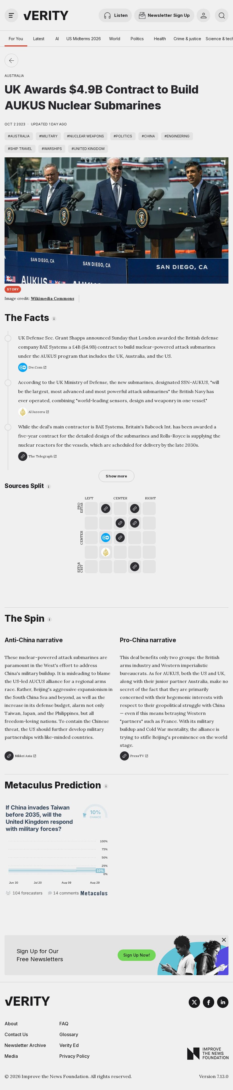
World (114, 38)
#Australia (19, 136)
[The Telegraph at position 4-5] (134, 508)
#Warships (52, 149)
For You (16, 38)
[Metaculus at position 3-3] (120, 537)
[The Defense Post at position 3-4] (120, 523)
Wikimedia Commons (52, 298)
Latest (38, 38)
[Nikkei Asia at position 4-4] (134, 523)
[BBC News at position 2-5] (105, 508)
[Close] (223, 939)
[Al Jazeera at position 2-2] (105, 552)
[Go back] (11, 60)
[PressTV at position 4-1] (134, 566)
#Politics (123, 136)
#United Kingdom (88, 149)
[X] (194, 1003)
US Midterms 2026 (83, 38)
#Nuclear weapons (85, 136)
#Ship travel (20, 149)
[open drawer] (11, 15)
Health (160, 38)
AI (57, 38)
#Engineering (177, 136)
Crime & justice (187, 38)
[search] (221, 15)
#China (148, 136)
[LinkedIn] (222, 1003)
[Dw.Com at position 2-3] (105, 537)
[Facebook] (208, 1003)
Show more (116, 476)
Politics (137, 38)
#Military (48, 136)
